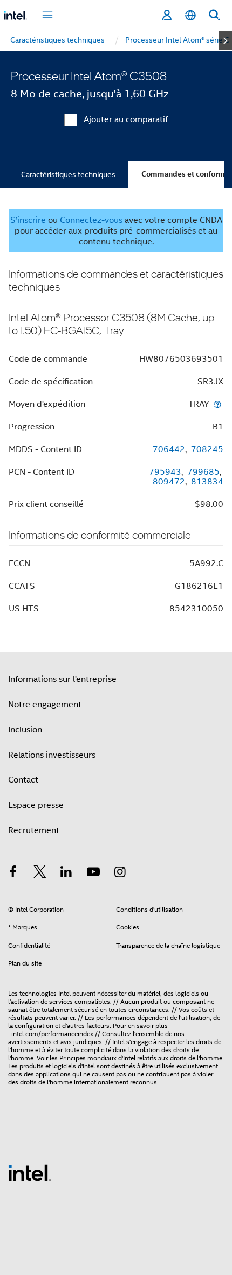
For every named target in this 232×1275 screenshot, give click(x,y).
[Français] (190, 15)
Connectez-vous (91, 220)
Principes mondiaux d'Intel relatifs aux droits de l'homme (140, 1058)
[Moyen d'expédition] (217, 403)
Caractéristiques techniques (68, 174)
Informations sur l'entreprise (62, 679)
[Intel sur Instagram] (120, 873)
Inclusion (25, 729)
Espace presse (36, 805)
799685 (203, 472)
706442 (169, 449)
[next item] (225, 40)
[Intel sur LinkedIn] (66, 873)
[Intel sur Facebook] (13, 873)
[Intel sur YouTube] (93, 873)
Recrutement (33, 830)
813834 (207, 481)
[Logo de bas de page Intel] (29, 1172)
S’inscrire (28, 220)
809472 (169, 481)
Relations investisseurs (51, 755)
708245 (207, 449)
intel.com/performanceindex (52, 1034)
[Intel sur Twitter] (40, 873)
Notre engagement (44, 704)
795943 (165, 472)
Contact (23, 779)
